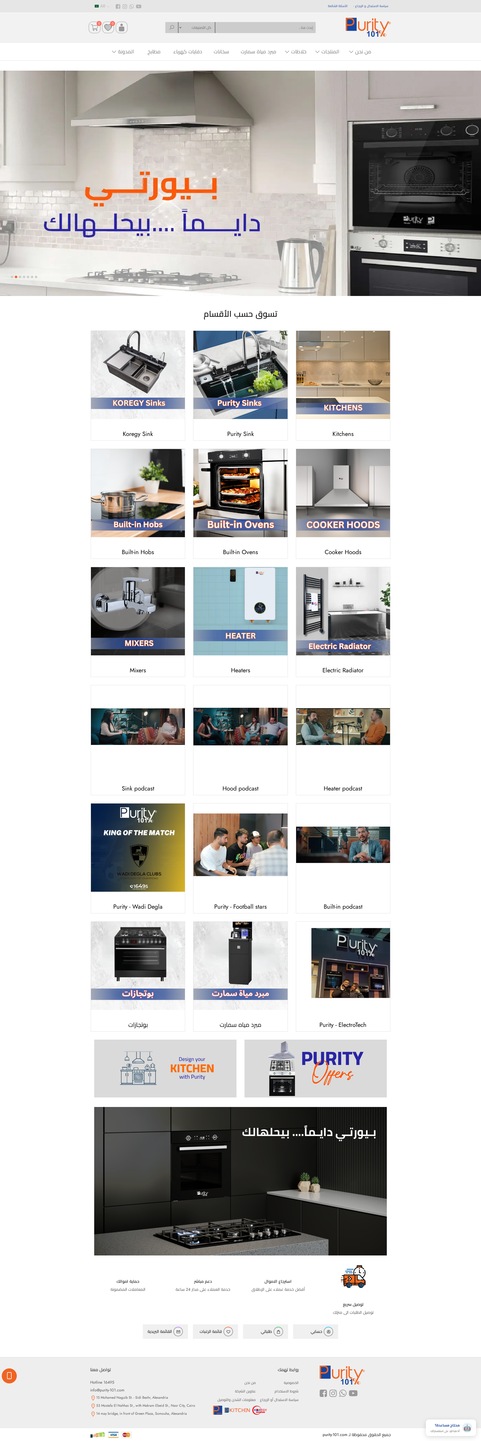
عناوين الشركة (245, 1391)
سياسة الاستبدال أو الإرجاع (279, 1399)
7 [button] (36, 277)
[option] (240, 183)
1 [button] (12, 277)
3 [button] (20, 277)
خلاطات (298, 51)
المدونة (126, 51)
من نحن (363, 51)
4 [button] (24, 277)
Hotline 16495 (102, 1382)
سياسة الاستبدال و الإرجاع (371, 6)
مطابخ (154, 51)
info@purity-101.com (107, 1390)
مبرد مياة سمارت (258, 51)
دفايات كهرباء (187, 51)
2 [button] (16, 277)
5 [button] (28, 277)
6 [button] (32, 277)
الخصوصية (291, 1382)
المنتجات (330, 51)
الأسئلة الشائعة (337, 6)
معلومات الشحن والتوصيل (236, 1399)
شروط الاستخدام (287, 1391)
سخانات (221, 51)
